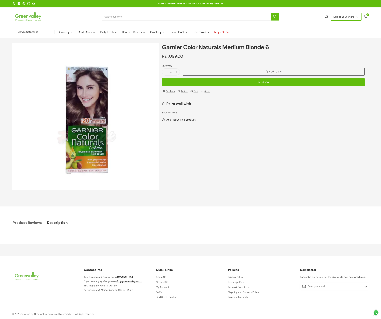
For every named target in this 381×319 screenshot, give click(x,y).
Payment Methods (238, 297)
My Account (162, 287)
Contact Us (162, 282)
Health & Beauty (132, 32)
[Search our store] (275, 17)
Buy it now (263, 82)
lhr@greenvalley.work (129, 281)
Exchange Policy (237, 282)
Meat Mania (85, 32)
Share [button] (207, 91)
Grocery (64, 32)
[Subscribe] (365, 286)
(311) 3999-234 (124, 277)
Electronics (199, 32)
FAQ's (159, 292)
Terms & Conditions (238, 287)
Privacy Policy (235, 277)
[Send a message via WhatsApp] (376, 312)
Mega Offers (221, 32)
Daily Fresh (107, 32)
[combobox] (190, 17)
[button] (263, 103)
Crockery (155, 32)
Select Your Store (344, 17)
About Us (161, 277)
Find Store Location (166, 297)
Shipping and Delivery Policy (243, 292)
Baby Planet (177, 32)
